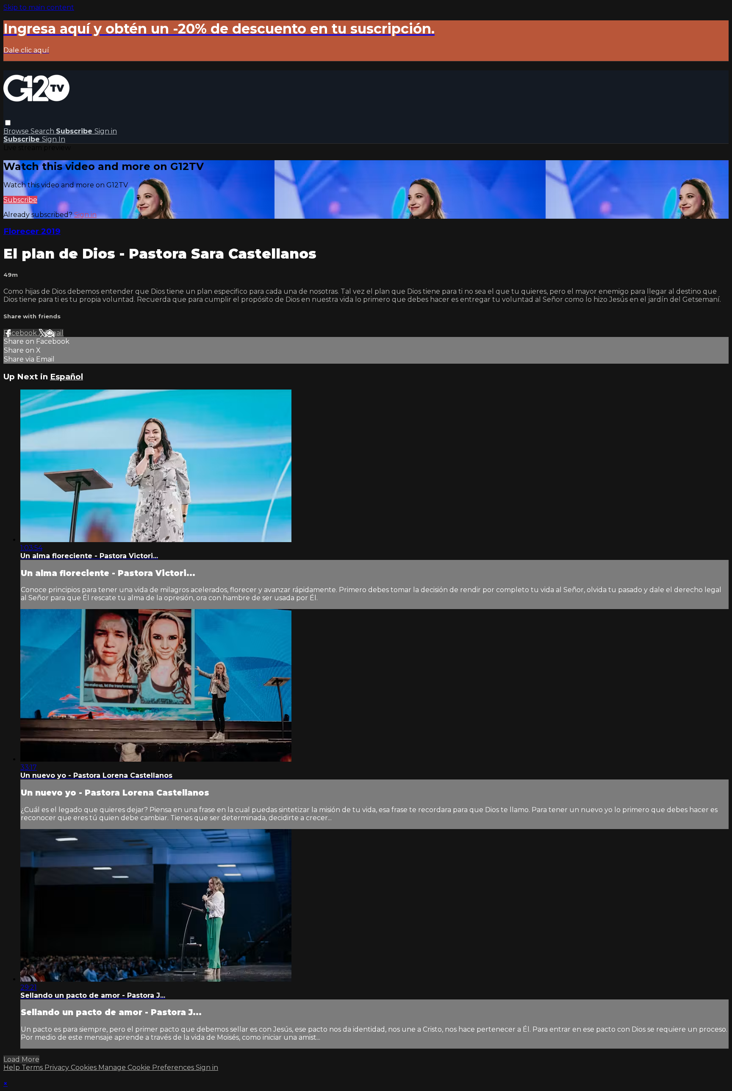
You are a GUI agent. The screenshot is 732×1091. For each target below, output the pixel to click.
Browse (16, 131)
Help (12, 1067)
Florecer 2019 (32, 231)
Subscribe (20, 200)
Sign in (105, 131)
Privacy (57, 1067)
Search (43, 131)
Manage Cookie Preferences (147, 1067)
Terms (33, 1067)
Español (66, 376)
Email (54, 333)
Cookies (84, 1067)
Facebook (21, 333)
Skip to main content (38, 7)
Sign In (53, 139)
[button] (8, 122)
